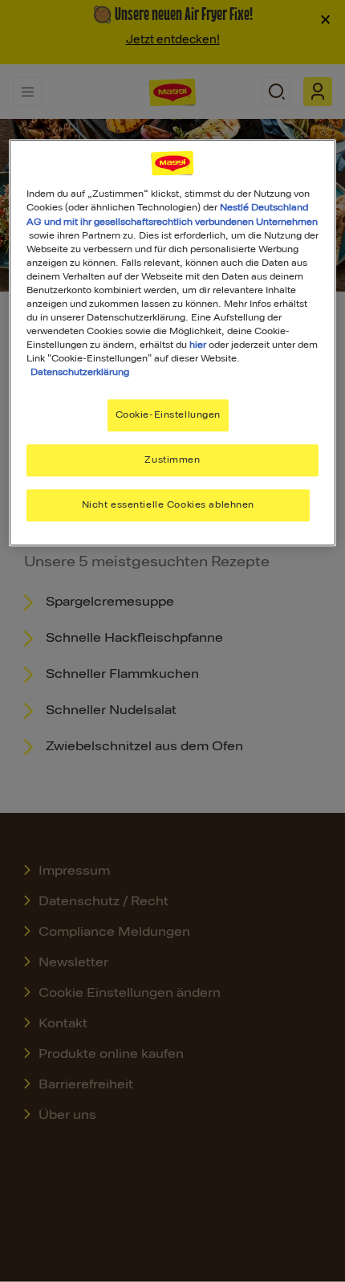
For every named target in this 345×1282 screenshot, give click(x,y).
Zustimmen (172, 459)
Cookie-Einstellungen (168, 414)
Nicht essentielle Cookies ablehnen (168, 504)
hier (197, 344)
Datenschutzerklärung (79, 372)
